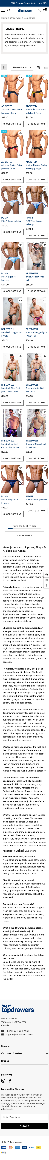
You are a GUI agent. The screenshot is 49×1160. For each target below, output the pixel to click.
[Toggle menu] (3, 10)
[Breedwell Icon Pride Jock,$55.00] (37, 256)
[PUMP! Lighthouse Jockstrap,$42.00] (37, 200)
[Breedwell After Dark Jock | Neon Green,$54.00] (12, 367)
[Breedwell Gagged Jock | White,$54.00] (12, 311)
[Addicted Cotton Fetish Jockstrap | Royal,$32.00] (12, 89)
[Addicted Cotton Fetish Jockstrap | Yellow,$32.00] (37, 89)
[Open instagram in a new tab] (2, 1081)
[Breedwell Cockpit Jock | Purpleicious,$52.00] (37, 423)
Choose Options (12, 124)
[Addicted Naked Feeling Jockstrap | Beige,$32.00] (37, 144)
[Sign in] (39, 10)
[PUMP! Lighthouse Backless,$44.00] (12, 256)
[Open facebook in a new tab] (9, 1081)
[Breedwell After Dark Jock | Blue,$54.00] (37, 367)
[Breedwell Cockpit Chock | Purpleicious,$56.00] (12, 423)
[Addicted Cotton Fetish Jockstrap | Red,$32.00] (12, 144)
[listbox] (22, 67)
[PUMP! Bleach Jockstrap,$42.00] (37, 479)
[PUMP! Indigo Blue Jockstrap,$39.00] (12, 479)
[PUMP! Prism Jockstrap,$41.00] (12, 200)
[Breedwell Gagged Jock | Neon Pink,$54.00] (37, 311)
